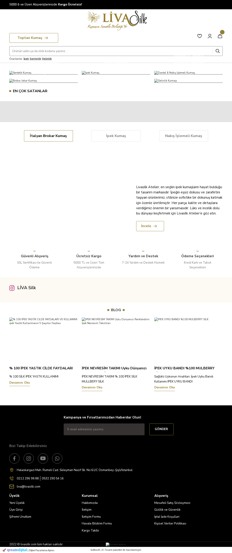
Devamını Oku (19, 383)
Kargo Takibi (90, 530)
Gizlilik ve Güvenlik (167, 509)
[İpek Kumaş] (116, 73)
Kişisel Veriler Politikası (170, 523)
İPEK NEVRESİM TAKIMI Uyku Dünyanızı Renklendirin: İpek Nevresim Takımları (114, 369)
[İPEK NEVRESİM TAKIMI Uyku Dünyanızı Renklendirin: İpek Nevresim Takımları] (116, 339)
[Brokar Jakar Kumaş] (43, 81)
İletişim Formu (91, 517)
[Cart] (220, 36)
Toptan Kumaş (29, 38)
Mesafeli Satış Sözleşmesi (172, 503)
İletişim (87, 509)
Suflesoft (95, 549)
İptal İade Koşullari (166, 517)
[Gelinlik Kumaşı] (188, 81)
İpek (26, 58)
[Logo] (116, 20)
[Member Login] (210, 36)
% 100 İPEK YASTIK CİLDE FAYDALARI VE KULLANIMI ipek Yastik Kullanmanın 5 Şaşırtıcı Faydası (43, 369)
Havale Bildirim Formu (97, 523)
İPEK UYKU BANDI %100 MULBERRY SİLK (184, 369)
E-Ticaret (107, 549)
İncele (146, 226)
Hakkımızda (90, 503)
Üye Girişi (16, 509)
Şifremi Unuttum (20, 517)
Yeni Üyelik (17, 503)
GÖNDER (161, 429)
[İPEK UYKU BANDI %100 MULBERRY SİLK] (188, 339)
